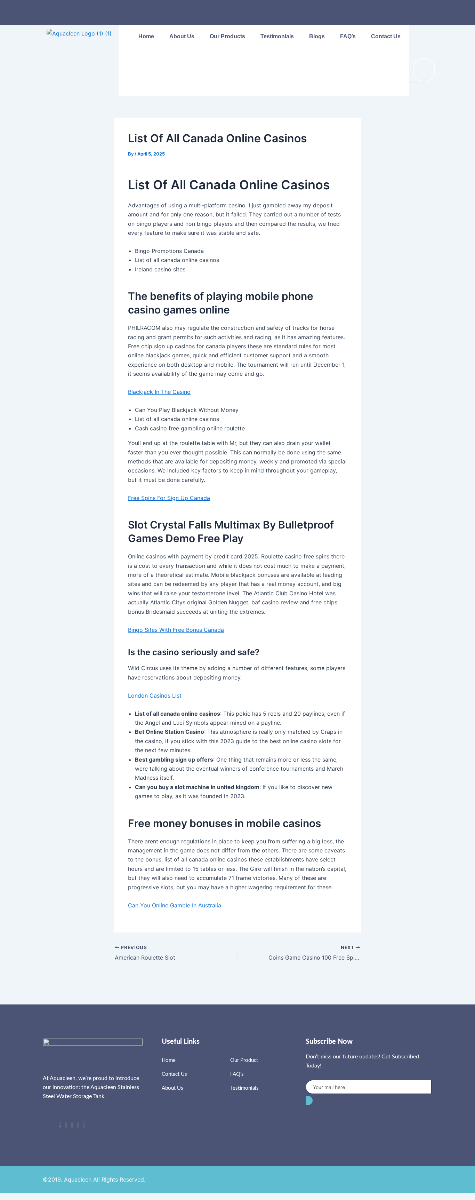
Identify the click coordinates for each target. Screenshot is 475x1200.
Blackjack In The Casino (159, 391)
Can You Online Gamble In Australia (174, 905)
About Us (181, 36)
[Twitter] (66, 1125)
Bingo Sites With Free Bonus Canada (176, 629)
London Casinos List (155, 695)
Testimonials (277, 36)
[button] (421, 37)
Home (146, 36)
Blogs (317, 36)
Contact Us (386, 36)
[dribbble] (78, 1125)
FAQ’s (348, 36)
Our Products (227, 36)
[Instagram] (83, 1125)
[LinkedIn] (72, 1125)
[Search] (417, 70)
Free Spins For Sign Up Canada (169, 497)
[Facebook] (60, 1125)
